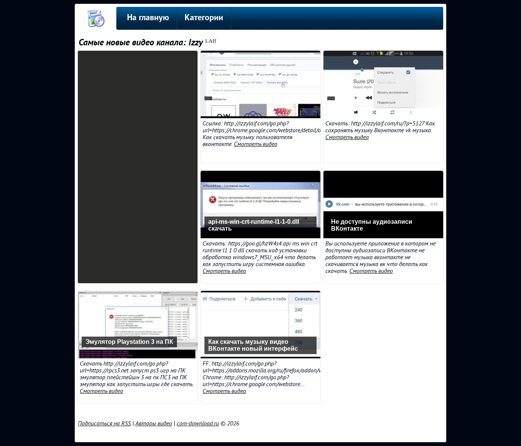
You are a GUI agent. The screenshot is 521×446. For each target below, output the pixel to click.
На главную (148, 18)
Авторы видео (153, 423)
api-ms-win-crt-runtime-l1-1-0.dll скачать (253, 225)
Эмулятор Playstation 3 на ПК (129, 342)
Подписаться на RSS (104, 423)
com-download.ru (198, 423)
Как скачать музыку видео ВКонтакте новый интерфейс (253, 345)
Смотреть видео (255, 144)
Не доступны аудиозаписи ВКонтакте (371, 225)
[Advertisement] (137, 167)
